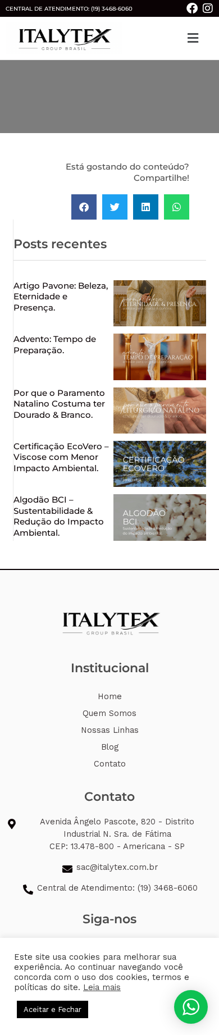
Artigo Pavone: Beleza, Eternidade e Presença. (60, 296)
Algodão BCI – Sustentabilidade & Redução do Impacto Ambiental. (58, 516)
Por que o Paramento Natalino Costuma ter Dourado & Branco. (59, 403)
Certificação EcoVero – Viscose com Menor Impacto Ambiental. (61, 457)
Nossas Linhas (110, 730)
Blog (109, 747)
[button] (192, 38)
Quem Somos (109, 713)
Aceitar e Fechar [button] (52, 1009)
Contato (110, 764)
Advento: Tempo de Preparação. (54, 344)
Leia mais (102, 987)
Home (110, 696)
